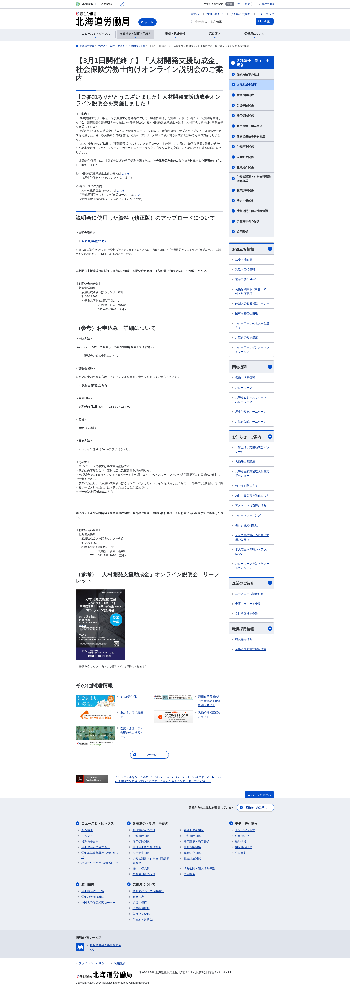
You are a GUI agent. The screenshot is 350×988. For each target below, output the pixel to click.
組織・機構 (140, 902)
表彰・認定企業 (245, 830)
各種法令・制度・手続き (253, 63)
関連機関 (239, 367)
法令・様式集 (245, 200)
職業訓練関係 (245, 190)
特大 (247, 4)
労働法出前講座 (245, 461)
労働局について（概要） (148, 891)
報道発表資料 (89, 841)
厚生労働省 (268, 4)
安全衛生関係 (245, 157)
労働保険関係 (141, 835)
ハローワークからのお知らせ (99, 862)
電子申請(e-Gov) (245, 279)
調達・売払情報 (245, 269)
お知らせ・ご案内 (246, 437)
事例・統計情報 (246, 823)
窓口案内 (87, 884)
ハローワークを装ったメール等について (252, 565)
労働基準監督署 (245, 377)
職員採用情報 (243, 629)
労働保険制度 (245, 95)
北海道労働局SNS (246, 337)
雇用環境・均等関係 (249, 126)
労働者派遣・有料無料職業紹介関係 (151, 860)
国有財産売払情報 (246, 313)
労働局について (144, 884)
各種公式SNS (141, 913)
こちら (125, 173)
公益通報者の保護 (248, 221)
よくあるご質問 (240, 14)
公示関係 (242, 231)
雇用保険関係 (245, 115)
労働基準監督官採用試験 (250, 649)
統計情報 (240, 841)
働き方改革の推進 (248, 74)
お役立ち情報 (243, 249)
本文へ (195, 14)
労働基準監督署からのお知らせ (99, 855)
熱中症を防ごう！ (246, 485)
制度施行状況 (243, 847)
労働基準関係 (245, 146)
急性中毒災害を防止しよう (252, 495)
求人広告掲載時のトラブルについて (252, 551)
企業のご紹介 (243, 583)
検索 (267, 21)
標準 (229, 4)
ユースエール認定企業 (249, 593)
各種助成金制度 (247, 84)
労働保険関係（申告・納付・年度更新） (250, 291)
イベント (87, 835)
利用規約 (120, 963)
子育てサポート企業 (248, 603)
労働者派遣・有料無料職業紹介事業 (254, 179)
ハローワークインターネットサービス (252, 349)
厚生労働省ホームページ (250, 411)
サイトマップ (265, 14)
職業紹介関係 (245, 167)
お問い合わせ (214, 14)
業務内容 (138, 896)
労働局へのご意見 (256, 807)
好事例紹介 (242, 835)
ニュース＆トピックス (97, 823)
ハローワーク (243, 387)
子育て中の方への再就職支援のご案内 (252, 537)
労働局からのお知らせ (95, 847)
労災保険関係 (245, 105)
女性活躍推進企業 (246, 613)
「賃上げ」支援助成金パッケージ (252, 449)
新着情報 (87, 830)
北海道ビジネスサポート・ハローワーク (252, 399)
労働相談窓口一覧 (92, 891)
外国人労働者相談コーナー (252, 303)
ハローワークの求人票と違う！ (252, 325)
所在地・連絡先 (143, 919)
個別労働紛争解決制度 (251, 136)
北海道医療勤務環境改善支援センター (252, 473)
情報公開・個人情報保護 (252, 211)
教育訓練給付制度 (246, 525)
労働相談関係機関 (92, 896)
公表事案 (240, 852)
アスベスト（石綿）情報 (250, 505)
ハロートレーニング (248, 515)
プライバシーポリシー (93, 963)
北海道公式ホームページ (250, 421)
